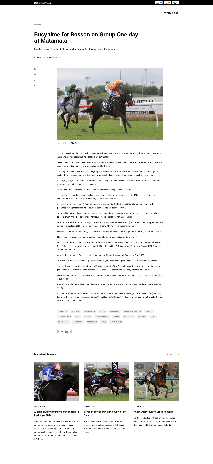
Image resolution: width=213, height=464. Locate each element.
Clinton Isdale (116, 322)
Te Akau (102, 311)
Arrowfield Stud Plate (132, 311)
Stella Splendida (64, 316)
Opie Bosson (62, 311)
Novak (103, 322)
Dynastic (149, 311)
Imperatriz (75, 311)
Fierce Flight (92, 322)
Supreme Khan (63, 322)
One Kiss (87, 316)
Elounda (116, 316)
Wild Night (142, 316)
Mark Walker (115, 311)
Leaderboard (78, 322)
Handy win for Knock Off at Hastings (153, 411)
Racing (38, 25)
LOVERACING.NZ (170, 13)
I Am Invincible (89, 311)
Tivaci (77, 316)
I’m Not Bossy (129, 316)
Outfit (153, 316)
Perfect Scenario (101, 316)
